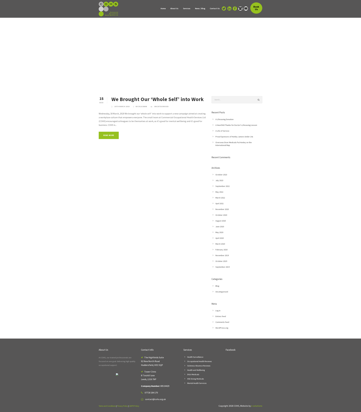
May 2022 (219, 192)
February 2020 (221, 249)
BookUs (256, 8)
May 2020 (219, 232)
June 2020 (219, 226)
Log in (217, 310)
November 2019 (222, 255)
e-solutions (256, 405)
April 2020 (219, 238)
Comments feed (222, 322)
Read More (108, 135)
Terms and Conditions (107, 406)
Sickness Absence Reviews (198, 365)
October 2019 (221, 261)
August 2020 (220, 221)
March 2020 (220, 244)
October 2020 (221, 215)
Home (163, 8)
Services (186, 8)
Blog (217, 286)
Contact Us (215, 8)
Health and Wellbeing (196, 370)
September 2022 (222, 186)
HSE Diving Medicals (195, 379)
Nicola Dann (141, 107)
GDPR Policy (134, 406)
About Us (174, 8)
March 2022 (220, 197)
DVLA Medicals (193, 374)
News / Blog (200, 8)
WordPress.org (221, 328)
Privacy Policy (122, 406)
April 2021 (219, 203)
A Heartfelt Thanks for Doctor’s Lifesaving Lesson (236, 125)
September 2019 (222, 267)
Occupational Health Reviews (199, 361)
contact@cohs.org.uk (155, 399)
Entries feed (220, 316)
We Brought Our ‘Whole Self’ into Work (157, 99)
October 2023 (221, 174)
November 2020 (222, 209)
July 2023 (219, 180)
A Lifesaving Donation (224, 119)
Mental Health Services (197, 383)
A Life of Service (222, 131)
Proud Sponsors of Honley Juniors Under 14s (234, 136)
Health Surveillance (195, 357)
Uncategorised (161, 107)
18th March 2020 (122, 107)
